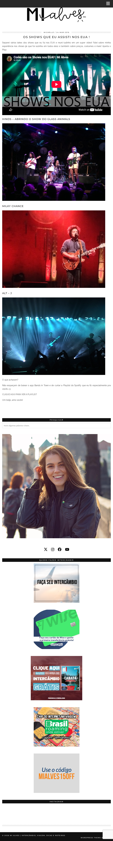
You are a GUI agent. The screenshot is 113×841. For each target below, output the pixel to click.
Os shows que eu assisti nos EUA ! (56, 37)
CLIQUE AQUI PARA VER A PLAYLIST (19, 394)
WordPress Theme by (96, 838)
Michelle (49, 32)
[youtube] (67, 549)
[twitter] (46, 549)
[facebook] (60, 549)
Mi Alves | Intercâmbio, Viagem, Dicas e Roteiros (37, 835)
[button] (109, 3)
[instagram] (52, 549)
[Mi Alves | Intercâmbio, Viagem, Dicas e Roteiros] (56, 13)
